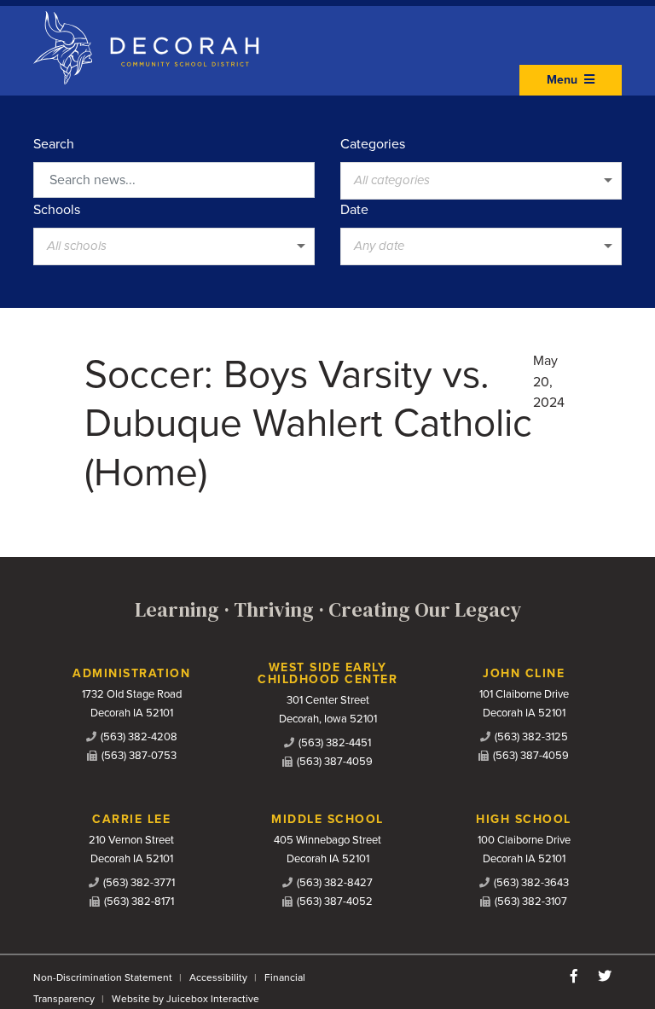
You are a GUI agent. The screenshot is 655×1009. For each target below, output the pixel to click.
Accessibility (218, 977)
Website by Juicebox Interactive (185, 999)
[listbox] (481, 181)
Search (53, 144)
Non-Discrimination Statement (102, 977)
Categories (372, 144)
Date (354, 209)
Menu (564, 79)
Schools (56, 209)
